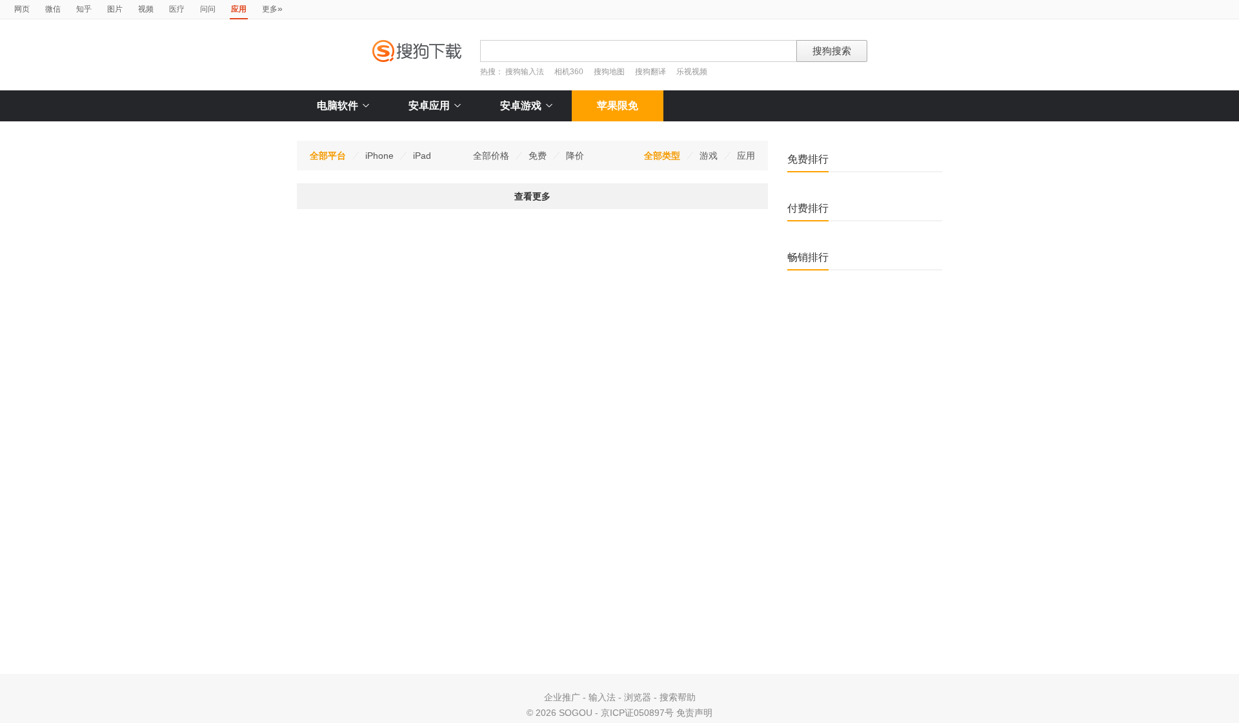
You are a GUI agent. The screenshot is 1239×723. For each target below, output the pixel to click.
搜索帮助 (678, 697)
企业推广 (562, 697)
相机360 (568, 71)
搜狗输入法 (524, 71)
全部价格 (491, 155)
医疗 (177, 9)
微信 (53, 9)
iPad (422, 155)
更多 (272, 8)
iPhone (379, 155)
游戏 (709, 155)
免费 (538, 155)
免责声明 (694, 713)
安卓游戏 (520, 105)
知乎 (84, 9)
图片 (115, 9)
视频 (146, 9)
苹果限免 (617, 105)
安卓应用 (429, 105)
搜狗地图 (609, 71)
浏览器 (637, 697)
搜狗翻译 (650, 71)
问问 (208, 9)
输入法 (602, 697)
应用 (746, 155)
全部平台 (328, 155)
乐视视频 (691, 71)
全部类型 (662, 155)
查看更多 (532, 196)
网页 (22, 9)
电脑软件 (337, 105)
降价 (575, 155)
